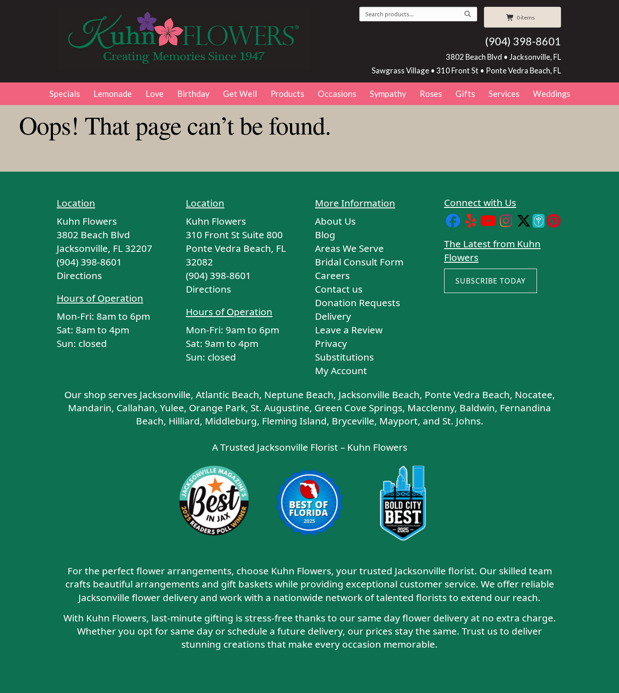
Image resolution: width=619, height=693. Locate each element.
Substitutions (344, 357)
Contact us (339, 289)
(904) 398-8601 (523, 41)
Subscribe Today (490, 281)
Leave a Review (348, 329)
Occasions (337, 94)
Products (287, 94)
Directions (79, 275)
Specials (64, 94)
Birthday (193, 94)
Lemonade (112, 94)
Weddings (551, 94)
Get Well (240, 94)
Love (154, 94)
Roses (431, 94)
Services (503, 94)
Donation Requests (357, 302)
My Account (341, 370)
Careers (332, 275)
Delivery (333, 316)
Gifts (465, 94)
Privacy (331, 343)
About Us (335, 221)
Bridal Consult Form (359, 261)
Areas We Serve (349, 248)
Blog (325, 234)
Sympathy (388, 94)
